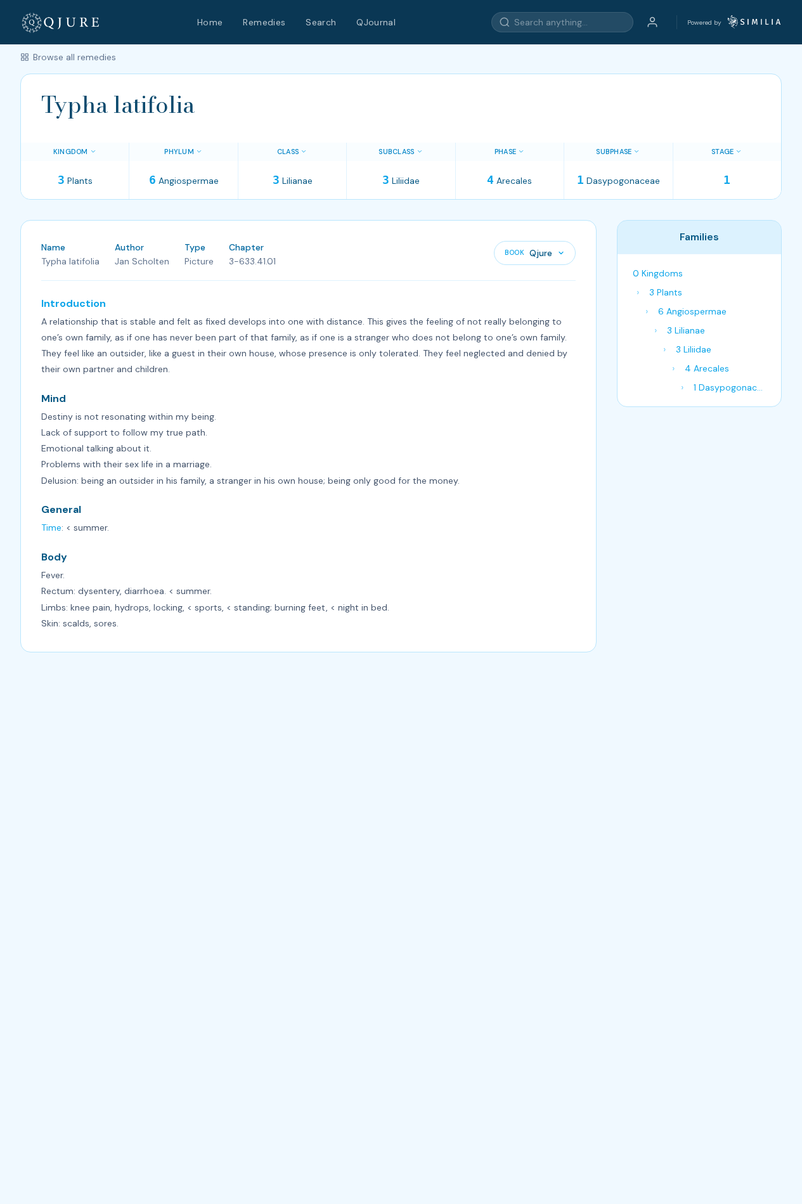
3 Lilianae (686, 330)
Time (51, 527)
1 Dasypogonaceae (732, 387)
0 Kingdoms (658, 273)
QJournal (376, 22)
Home (210, 22)
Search (321, 22)
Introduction (73, 303)
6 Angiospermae (692, 311)
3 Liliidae (693, 349)
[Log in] (652, 22)
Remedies (264, 22)
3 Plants (665, 292)
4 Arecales (707, 368)
